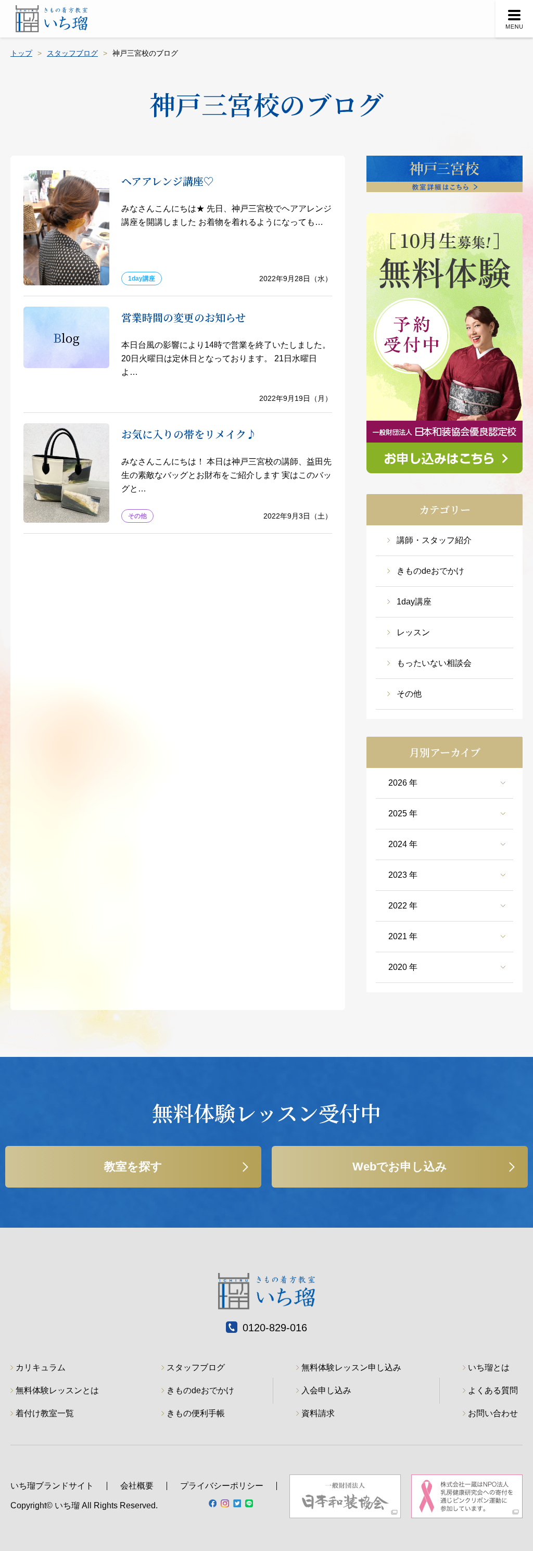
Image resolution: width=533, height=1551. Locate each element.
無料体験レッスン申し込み (351, 1367)
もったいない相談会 (434, 663)
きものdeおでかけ (430, 570)
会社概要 (137, 1485)
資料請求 (318, 1413)
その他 (409, 693)
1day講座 (414, 601)
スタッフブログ (72, 53)
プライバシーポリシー (221, 1485)
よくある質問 (493, 1390)
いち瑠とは (489, 1367)
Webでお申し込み (399, 1166)
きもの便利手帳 (196, 1413)
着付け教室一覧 (45, 1413)
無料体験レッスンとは (57, 1390)
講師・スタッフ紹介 (434, 540)
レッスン (413, 632)
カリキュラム (41, 1367)
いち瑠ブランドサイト (52, 1485)
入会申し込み (326, 1390)
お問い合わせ (493, 1413)
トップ (21, 53)
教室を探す (133, 1166)
